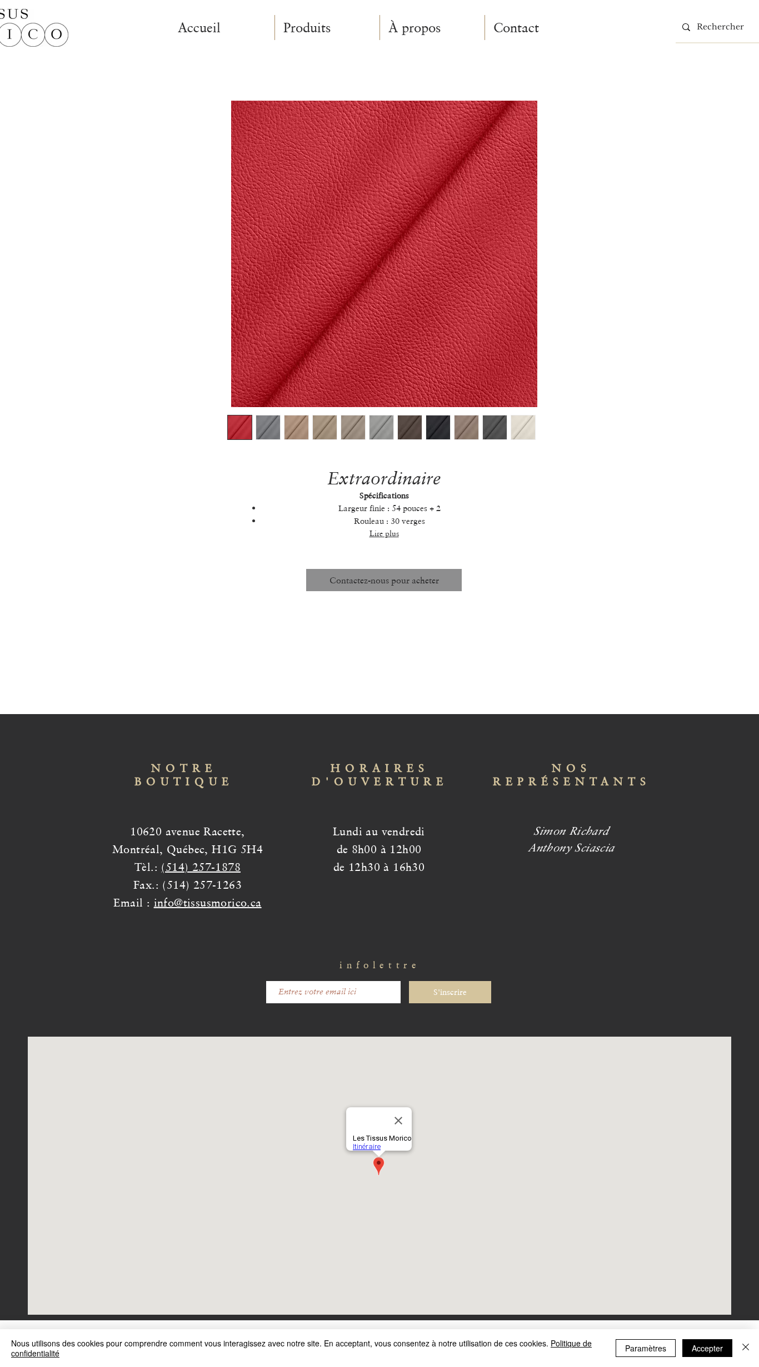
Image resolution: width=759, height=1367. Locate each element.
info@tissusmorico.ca (208, 902)
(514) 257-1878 (201, 867)
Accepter (707, 1348)
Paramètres (645, 1348)
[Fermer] (745, 1348)
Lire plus (384, 533)
